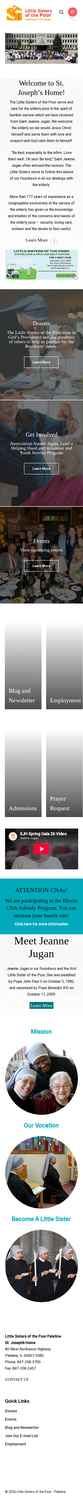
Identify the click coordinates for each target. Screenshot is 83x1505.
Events (10, 1419)
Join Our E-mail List (21, 1436)
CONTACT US (16, 1379)
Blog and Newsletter (22, 1427)
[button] (72, 12)
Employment (15, 1444)
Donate (11, 1411)
